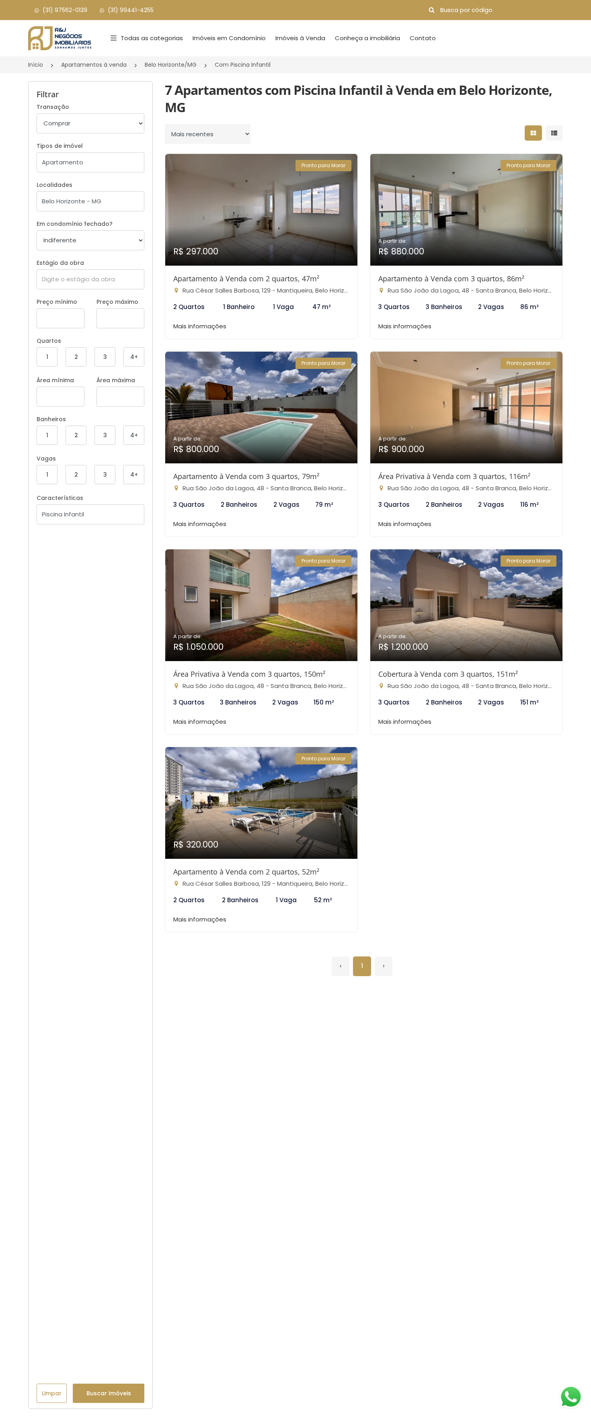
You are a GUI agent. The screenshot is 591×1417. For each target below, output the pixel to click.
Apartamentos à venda (94, 65)
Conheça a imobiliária (367, 38)
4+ (134, 357)
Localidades (54, 185)
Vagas (46, 459)
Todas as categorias (152, 38)
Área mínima (55, 380)
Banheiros (51, 419)
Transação (53, 107)
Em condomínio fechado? (75, 224)
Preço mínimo (57, 302)
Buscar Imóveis (108, 1393)
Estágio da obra (60, 263)
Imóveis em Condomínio (229, 38)
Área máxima (115, 380)
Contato (423, 38)
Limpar (52, 1393)
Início (35, 65)
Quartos (49, 341)
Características (60, 498)
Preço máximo (117, 302)
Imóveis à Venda (300, 38)
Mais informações (199, 326)
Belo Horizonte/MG (171, 65)
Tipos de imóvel (60, 146)
